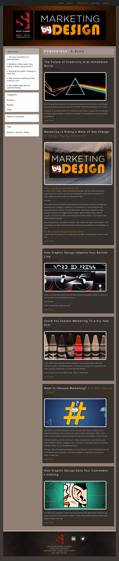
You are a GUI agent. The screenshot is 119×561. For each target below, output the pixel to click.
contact (95, 3)
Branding (10, 105)
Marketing (48, 329)
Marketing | (48, 139)
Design (47, 69)
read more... (50, 120)
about (70, 3)
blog (106, 3)
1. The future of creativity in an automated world (18, 58)
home (61, 3)
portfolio (82, 3)
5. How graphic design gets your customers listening (18, 86)
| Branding (54, 260)
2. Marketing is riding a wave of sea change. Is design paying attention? (20, 65)
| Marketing (55, 69)
